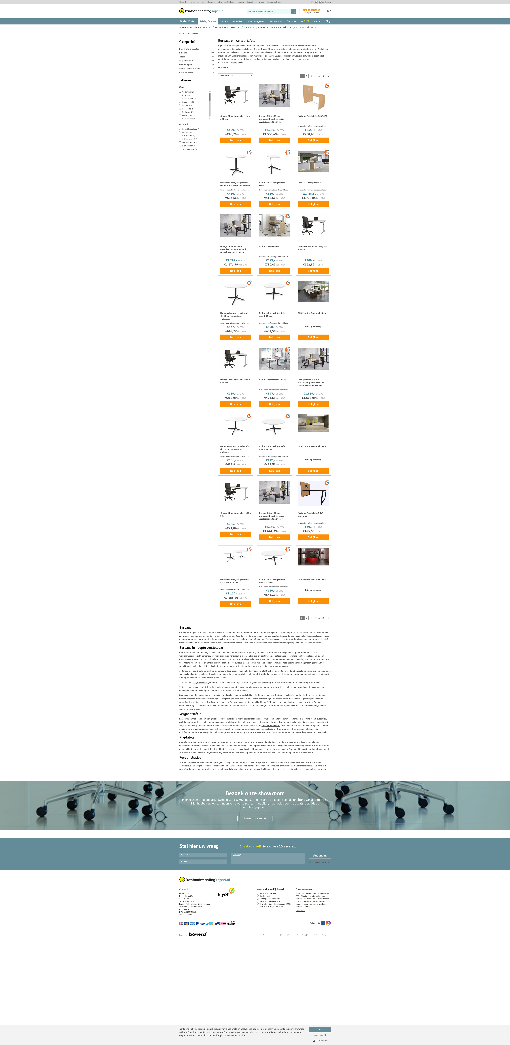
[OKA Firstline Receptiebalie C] (313, 556)
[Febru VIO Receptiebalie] (313, 161)
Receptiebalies (196, 72)
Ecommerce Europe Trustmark (312, 2)
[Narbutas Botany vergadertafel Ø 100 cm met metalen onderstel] (235, 294)
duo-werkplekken (245, 695)
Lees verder (223, 67)
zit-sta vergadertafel (300, 729)
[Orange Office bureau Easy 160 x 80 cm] (235, 359)
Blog (328, 21)
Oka (255, 49)
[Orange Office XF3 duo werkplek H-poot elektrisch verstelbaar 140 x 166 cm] (235, 225)
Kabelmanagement (256, 21)
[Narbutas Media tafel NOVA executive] (313, 493)
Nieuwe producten (214, 2)
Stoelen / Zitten (187, 21)
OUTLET (305, 21)
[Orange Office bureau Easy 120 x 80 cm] (235, 95)
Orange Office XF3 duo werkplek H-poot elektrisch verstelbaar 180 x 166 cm (272, 516)
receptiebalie (261, 762)
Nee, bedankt (320, 1035)
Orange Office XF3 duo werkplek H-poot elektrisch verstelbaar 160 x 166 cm (311, 382)
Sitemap (284, 935)
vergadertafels (294, 719)
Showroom (260, 2)
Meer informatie (255, 818)
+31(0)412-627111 (311, 13)
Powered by (183, 935)
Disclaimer (292, 935)
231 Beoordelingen (305, 27)
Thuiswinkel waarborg (316, 2)
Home (181, 2)
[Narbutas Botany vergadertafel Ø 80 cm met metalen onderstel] (235, 164)
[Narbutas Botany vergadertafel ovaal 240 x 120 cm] (235, 555)
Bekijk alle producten (189, 49)
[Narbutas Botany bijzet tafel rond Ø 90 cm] (274, 426)
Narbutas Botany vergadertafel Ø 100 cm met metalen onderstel (234, 316)
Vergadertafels (196, 60)
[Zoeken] (293, 11)
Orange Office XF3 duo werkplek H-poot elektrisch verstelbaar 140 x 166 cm (233, 249)
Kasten (224, 21)
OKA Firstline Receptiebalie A (312, 313)
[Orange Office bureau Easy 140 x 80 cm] (313, 225)
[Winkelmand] (329, 10)
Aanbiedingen (229, 2)
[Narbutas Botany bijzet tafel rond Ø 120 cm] (274, 557)
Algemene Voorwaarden (271, 935)
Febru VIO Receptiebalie (309, 182)
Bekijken (235, 140)
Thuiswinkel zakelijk (320, 2)
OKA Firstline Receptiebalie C (312, 579)
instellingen (321, 1040)
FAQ (203, 2)
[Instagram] (328, 923)
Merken (241, 2)
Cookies (310, 935)
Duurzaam (291, 21)
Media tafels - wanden (196, 68)
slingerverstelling (201, 682)
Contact (249, 2)
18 (322, 76)
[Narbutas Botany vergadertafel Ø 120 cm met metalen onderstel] (235, 425)
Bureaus (196, 52)
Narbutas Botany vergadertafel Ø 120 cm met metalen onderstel (234, 449)
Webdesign (318, 935)
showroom (205, 27)
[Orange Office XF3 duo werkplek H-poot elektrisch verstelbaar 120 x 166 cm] (274, 95)
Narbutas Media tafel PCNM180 (312, 116)
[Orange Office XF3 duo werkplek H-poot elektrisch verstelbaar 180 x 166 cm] (274, 492)
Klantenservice (193, 2)
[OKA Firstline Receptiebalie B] (313, 423)
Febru (249, 49)
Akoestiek (237, 21)
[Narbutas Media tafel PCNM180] (313, 97)
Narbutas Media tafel (269, 246)
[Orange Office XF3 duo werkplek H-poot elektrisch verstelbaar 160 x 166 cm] (313, 359)
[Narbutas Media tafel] (274, 225)
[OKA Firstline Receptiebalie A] (313, 291)
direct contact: (311, 10)
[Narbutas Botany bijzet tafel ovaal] (274, 164)
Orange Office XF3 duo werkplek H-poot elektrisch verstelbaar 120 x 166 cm (272, 119)
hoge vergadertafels (271, 725)
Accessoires (276, 21)
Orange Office (266, 49)
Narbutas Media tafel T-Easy (272, 379)
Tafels (196, 56)
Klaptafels (184, 742)
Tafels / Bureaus (208, 21)
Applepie (327, 935)
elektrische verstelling (203, 671)
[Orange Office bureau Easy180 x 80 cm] (235, 492)
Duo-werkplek (196, 64)
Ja (320, 1030)
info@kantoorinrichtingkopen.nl (197, 904)
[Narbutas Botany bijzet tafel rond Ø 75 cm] (274, 292)
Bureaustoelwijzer (274, 2)
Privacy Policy (301, 935)
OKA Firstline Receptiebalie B (312, 446)
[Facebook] (322, 923)
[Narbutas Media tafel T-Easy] (274, 359)
